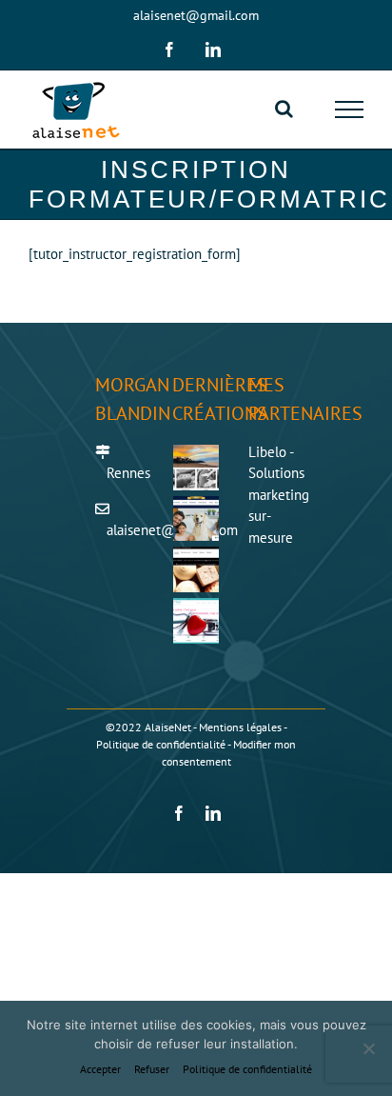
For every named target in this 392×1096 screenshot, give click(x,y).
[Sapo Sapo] (196, 569)
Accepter (100, 1069)
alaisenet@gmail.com (196, 15)
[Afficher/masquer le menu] (349, 109)
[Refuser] (368, 1048)
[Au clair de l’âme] (196, 467)
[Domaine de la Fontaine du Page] (196, 519)
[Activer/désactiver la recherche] (284, 108)
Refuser (151, 1069)
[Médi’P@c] (196, 621)
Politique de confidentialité (160, 744)
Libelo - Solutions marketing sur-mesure (278, 495)
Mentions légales (240, 727)
